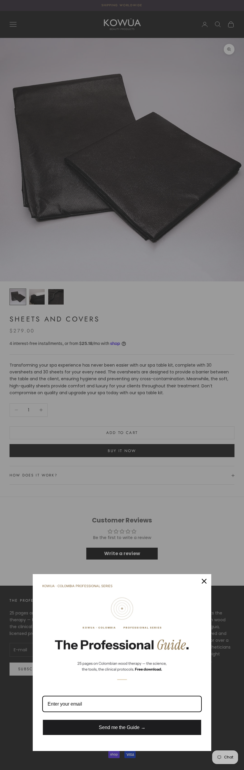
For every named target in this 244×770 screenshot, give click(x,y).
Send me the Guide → (122, 727)
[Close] (204, 581)
